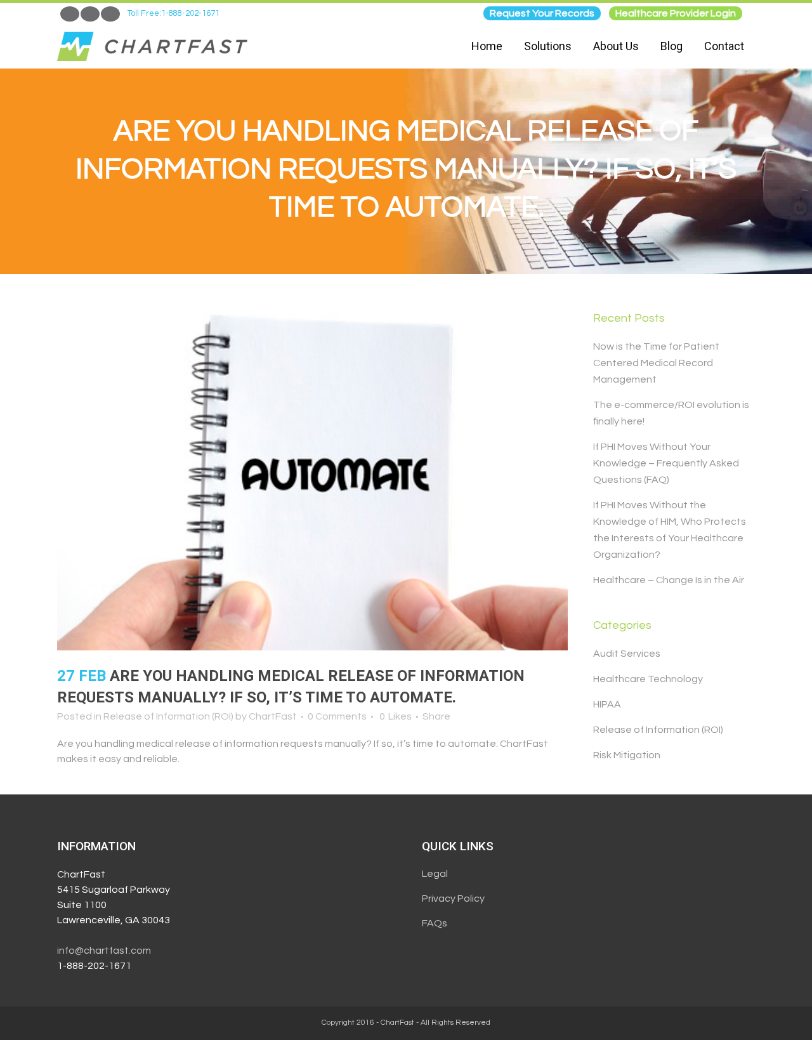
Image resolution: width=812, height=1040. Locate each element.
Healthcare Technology (648, 679)
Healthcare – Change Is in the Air (668, 580)
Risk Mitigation (626, 755)
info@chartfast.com (104, 950)
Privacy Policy (453, 898)
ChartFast (273, 716)
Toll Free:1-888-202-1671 (173, 13)
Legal (435, 874)
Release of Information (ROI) (168, 716)
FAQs (434, 923)
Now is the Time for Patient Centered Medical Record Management (656, 363)
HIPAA (607, 704)
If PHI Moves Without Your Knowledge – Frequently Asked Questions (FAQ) (666, 463)
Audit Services (626, 653)
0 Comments (337, 716)
